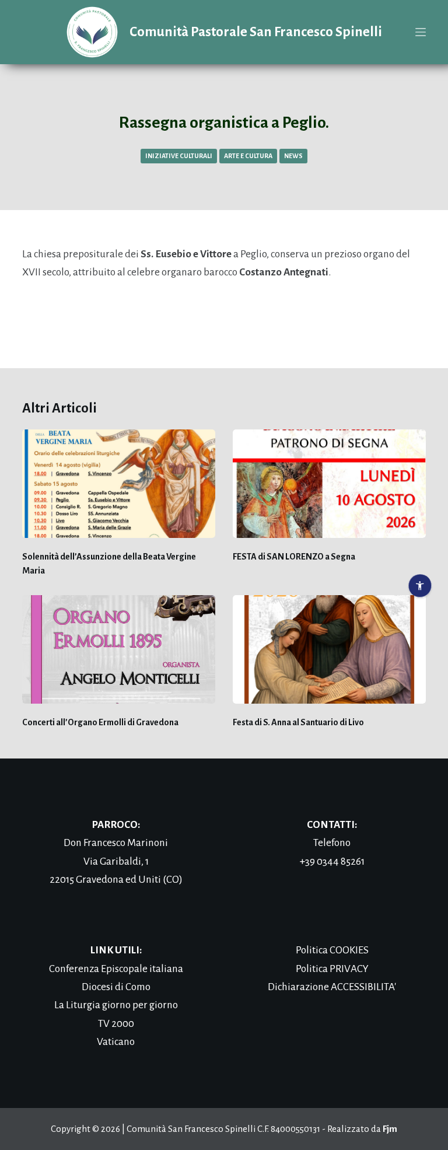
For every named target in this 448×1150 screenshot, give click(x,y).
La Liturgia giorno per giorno (116, 1005)
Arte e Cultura (248, 155)
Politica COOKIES (332, 950)
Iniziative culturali (178, 155)
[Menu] (420, 32)
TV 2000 (116, 1023)
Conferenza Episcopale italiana (116, 968)
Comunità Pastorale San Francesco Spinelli (256, 32)
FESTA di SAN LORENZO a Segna (294, 556)
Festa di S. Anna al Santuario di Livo (298, 722)
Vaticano (116, 1041)
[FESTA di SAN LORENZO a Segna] (329, 483)
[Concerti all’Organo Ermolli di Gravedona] (118, 649)
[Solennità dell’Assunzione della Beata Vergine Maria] (118, 483)
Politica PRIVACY (332, 968)
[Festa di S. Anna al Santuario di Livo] (329, 649)
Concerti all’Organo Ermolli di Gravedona (100, 722)
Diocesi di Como (116, 986)
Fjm (390, 1129)
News (293, 155)
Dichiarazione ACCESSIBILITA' (332, 986)
